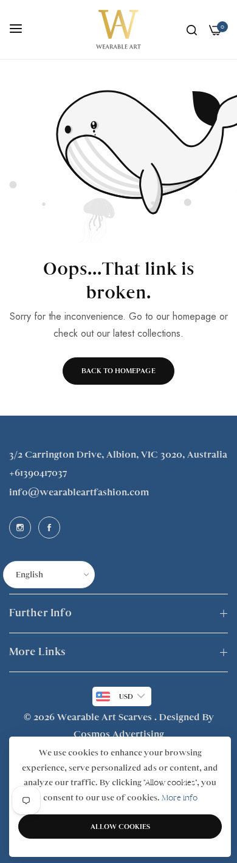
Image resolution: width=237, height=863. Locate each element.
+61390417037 (38, 473)
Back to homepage (118, 370)
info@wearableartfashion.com (79, 492)
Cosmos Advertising (119, 734)
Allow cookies (120, 826)
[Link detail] (20, 527)
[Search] (192, 29)
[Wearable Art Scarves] (118, 29)
